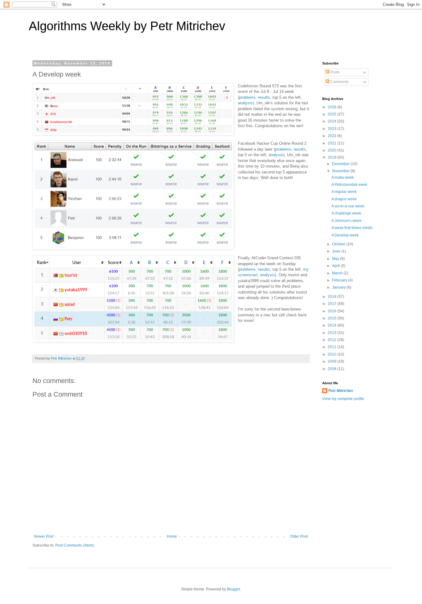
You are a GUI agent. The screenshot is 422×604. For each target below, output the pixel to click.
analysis (245, 103)
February (340, 280)
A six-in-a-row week (347, 206)
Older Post (299, 536)
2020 (332, 150)
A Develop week (345, 235)
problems (247, 97)
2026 (332, 107)
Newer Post (43, 536)
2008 (332, 369)
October (339, 244)
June (336, 251)
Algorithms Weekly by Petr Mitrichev (127, 26)
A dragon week (344, 199)
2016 (332, 311)
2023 (332, 129)
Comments (338, 82)
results (264, 97)
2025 (332, 114)
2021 (332, 143)
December (341, 164)
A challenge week (346, 213)
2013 (332, 333)
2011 (332, 347)
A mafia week (342, 177)
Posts (334, 72)
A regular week (344, 192)
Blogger (233, 589)
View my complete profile (343, 399)
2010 (332, 354)
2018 (332, 296)
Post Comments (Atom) (74, 545)
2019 (332, 157)
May (336, 258)
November (341, 171)
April (336, 266)
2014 (332, 325)
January (339, 287)
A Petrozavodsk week (349, 184)
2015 (332, 318)
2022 (332, 136)
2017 (332, 304)
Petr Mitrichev (340, 391)
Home (172, 536)
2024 (332, 121)
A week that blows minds (352, 228)
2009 (332, 361)
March (338, 273)
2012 (332, 340)
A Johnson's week (346, 221)
